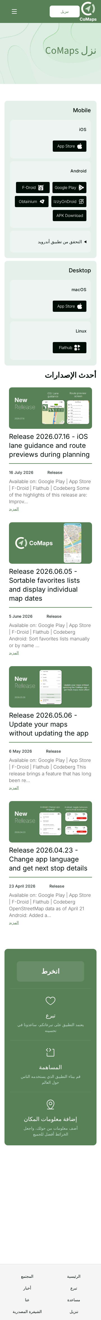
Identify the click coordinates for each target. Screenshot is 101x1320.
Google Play (65, 187)
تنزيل (65, 11)
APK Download (69, 215)
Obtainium (28, 201)
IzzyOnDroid (65, 201)
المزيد (14, 508)
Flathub (65, 347)
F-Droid (29, 187)
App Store (66, 146)
